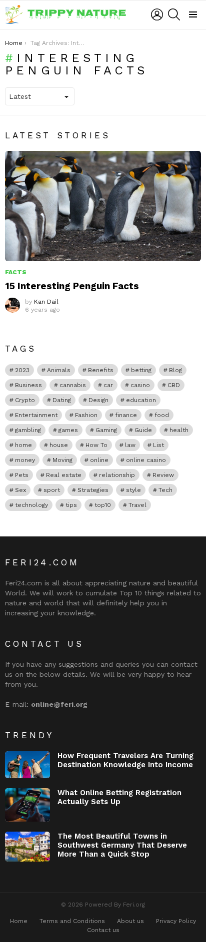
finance (126, 415)
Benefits (101, 370)
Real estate (64, 474)
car (108, 385)
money (25, 460)
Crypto (25, 400)
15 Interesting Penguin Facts (72, 286)
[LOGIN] (157, 14)
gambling (28, 430)
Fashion (86, 415)
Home (19, 921)
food (161, 415)
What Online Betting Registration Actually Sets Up (120, 797)
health (179, 430)
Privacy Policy (176, 921)
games (68, 430)
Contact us (103, 930)
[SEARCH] (174, 14)
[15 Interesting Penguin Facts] (103, 206)
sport (52, 489)
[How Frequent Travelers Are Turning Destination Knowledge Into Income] (27, 764)
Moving (62, 460)
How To (97, 445)
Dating (61, 400)
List (158, 445)
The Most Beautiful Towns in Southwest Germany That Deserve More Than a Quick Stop (122, 845)
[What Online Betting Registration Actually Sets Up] (27, 805)
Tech (165, 489)
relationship (117, 474)
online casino (146, 460)
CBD (174, 385)
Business (28, 385)
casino (140, 385)
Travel (137, 504)
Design (98, 400)
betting (141, 370)
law (130, 445)
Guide (143, 430)
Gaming (106, 430)
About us (130, 921)
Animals (58, 370)
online (99, 460)
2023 (22, 370)
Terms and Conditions (72, 921)
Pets (21, 474)
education (141, 400)
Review (163, 474)
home (23, 445)
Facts (15, 272)
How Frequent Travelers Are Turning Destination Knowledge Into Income (126, 760)
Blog (175, 370)
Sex (20, 489)
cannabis (73, 385)
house (59, 445)
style (133, 489)
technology (31, 504)
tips (71, 504)
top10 (102, 504)
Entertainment (36, 415)
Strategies (93, 489)
